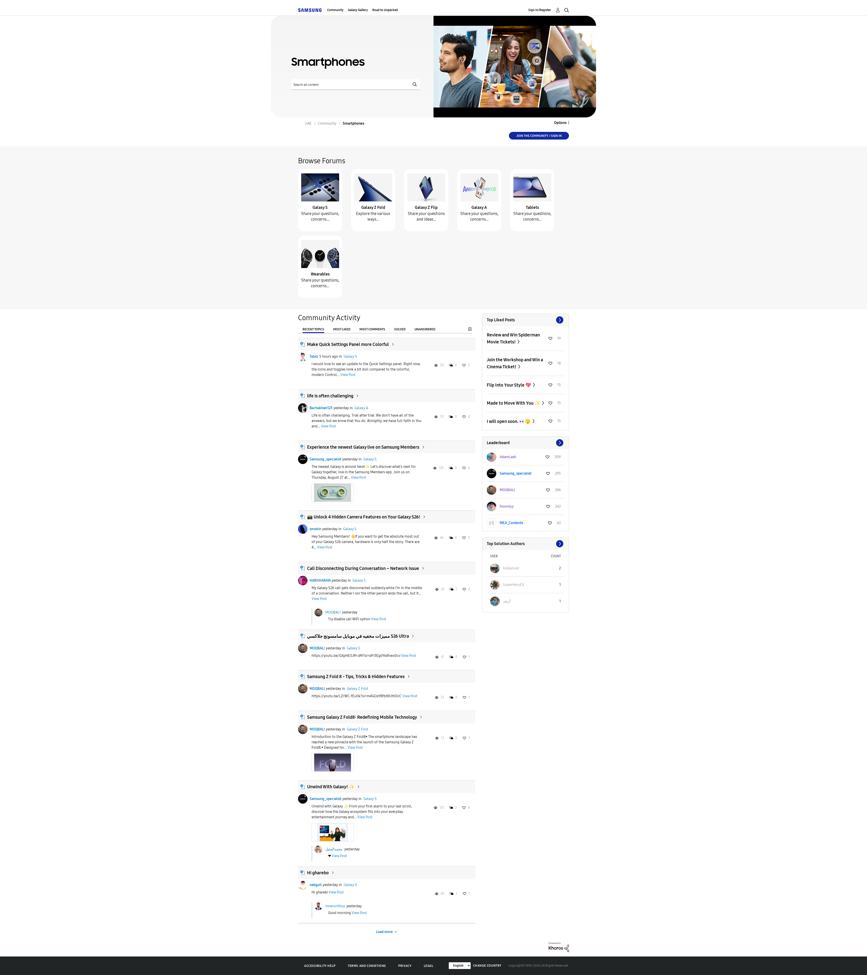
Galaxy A (479, 207)
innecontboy (335, 906)
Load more (384, 932)
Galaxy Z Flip (426, 207)
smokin (315, 529)
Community (335, 10)
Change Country (487, 966)
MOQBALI (332, 612)
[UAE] (310, 10)
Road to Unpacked (385, 10)
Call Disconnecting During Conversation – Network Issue (363, 568)
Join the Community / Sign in (539, 136)
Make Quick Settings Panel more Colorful (348, 344)
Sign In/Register (539, 10)
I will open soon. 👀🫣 (509, 421)
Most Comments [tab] (372, 329)
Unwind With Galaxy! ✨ (330, 786)
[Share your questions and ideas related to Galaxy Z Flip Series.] (426, 187)
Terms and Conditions (367, 966)
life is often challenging (330, 396)
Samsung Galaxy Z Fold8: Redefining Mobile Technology (362, 717)
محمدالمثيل (334, 849)
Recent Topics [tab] (313, 329)
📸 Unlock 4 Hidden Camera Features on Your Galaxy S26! (363, 517)
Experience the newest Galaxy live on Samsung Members (363, 447)
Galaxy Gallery (358, 10)
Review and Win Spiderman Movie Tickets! (513, 338)
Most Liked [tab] (341, 329)
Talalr (314, 356)
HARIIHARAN (320, 580)
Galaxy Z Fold (373, 207)
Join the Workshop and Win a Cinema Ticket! (515, 363)
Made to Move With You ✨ (514, 403)
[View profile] (303, 356)
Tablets (532, 207)
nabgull (316, 885)
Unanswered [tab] (425, 329)
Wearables (320, 274)
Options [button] (560, 123)
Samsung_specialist (325, 459)
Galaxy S (320, 207)
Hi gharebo (318, 872)
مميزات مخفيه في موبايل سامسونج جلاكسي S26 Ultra (358, 636)
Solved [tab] (400, 329)
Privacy (404, 966)
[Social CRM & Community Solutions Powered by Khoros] (559, 947)
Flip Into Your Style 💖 (509, 385)
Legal (429, 966)
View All (525, 320)
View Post (348, 375)
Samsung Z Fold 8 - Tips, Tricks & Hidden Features (356, 676)
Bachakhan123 (321, 408)
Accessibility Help (320, 966)
